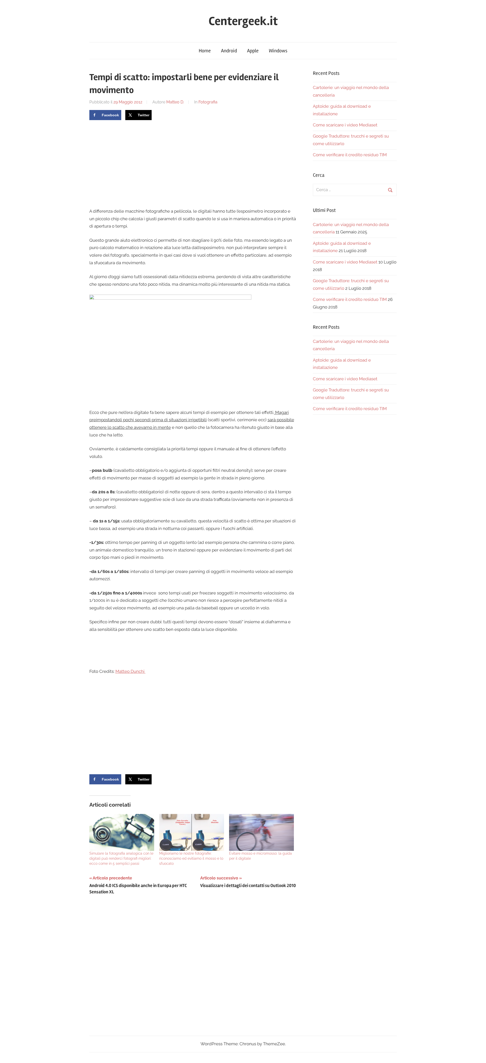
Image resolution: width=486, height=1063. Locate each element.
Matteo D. (175, 102)
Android (229, 51)
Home (205, 51)
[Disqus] (192, 970)
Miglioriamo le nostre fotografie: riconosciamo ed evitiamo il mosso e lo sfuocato (191, 858)
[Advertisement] (131, 163)
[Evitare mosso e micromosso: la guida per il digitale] (261, 832)
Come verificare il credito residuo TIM (350, 154)
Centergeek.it (243, 21)
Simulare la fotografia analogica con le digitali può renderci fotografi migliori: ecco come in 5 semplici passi (121, 858)
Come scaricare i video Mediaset (345, 124)
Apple (253, 51)
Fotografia (207, 102)
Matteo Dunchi (130, 671)
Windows (278, 51)
